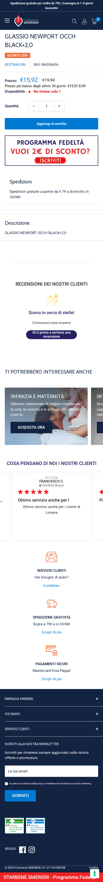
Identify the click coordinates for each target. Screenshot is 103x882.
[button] (51, 877)
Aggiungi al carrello (51, 124)
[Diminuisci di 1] (34, 106)
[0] (94, 21)
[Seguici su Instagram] (31, 850)
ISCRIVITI (20, 795)
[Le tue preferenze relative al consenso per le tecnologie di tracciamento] (94, 873)
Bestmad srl (16, 64)
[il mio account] (84, 22)
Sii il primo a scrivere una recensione (51, 335)
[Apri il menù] (7, 20)
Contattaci (51, 585)
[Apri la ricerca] (74, 22)
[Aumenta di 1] (59, 106)
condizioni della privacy (32, 783)
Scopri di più (52, 632)
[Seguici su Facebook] (22, 850)
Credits (93, 867)
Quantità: (12, 106)
